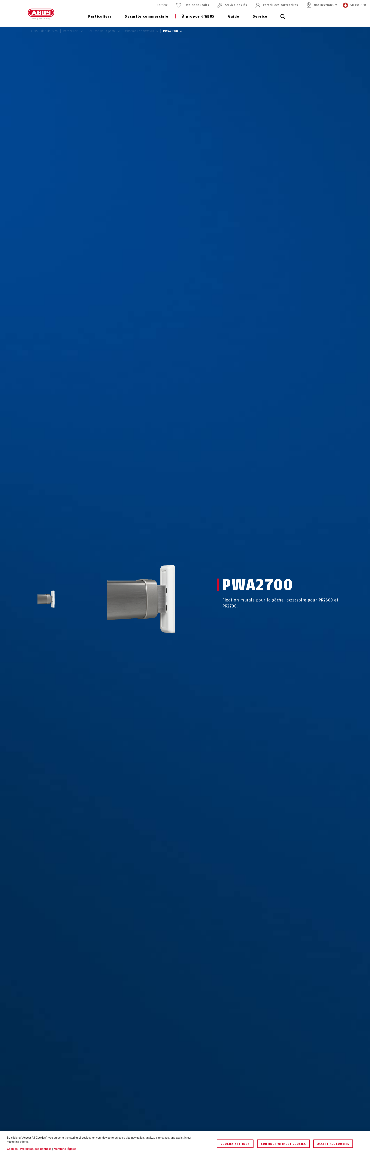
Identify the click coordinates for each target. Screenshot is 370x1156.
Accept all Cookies (333, 1144)
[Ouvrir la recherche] (283, 18)
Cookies (12, 1148)
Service (260, 16)
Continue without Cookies (283, 1144)
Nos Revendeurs (326, 5)
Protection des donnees (35, 1148)
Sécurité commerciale (146, 16)
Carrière (162, 5)
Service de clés (236, 5)
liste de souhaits (196, 5)
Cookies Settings (235, 1144)
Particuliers (99, 16)
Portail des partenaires (280, 5)
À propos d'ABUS (198, 16)
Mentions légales (65, 1148)
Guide (233, 16)
